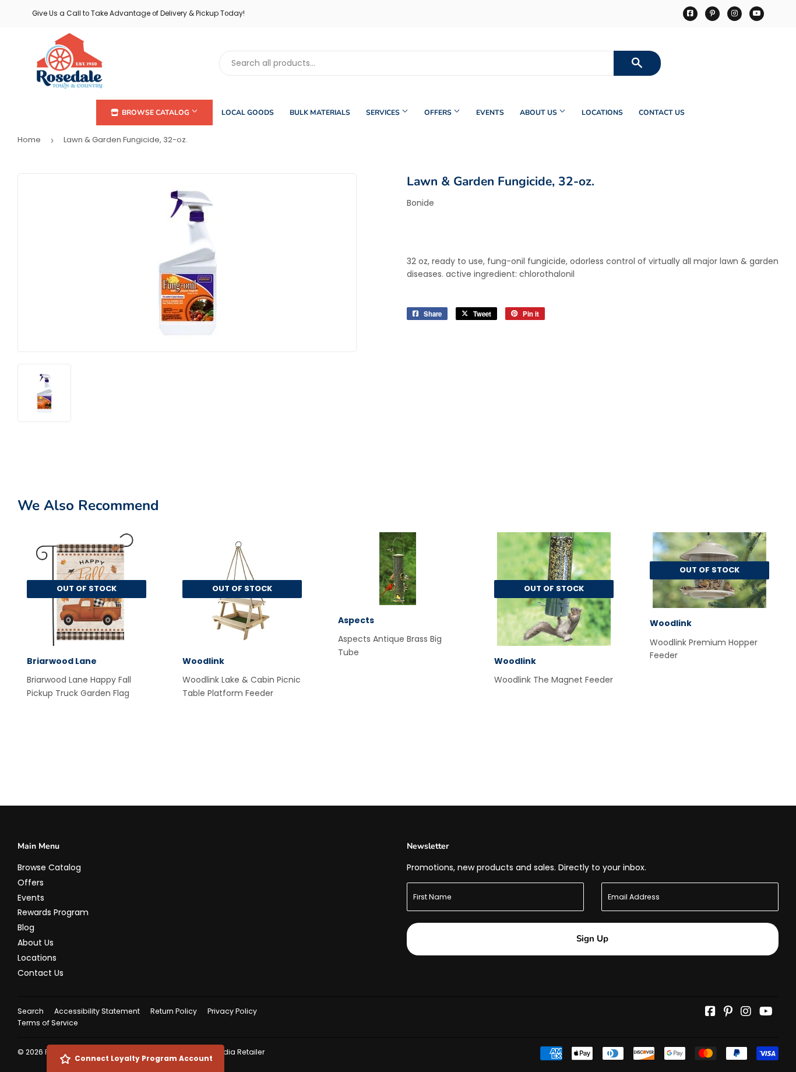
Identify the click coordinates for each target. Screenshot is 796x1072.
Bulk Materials (320, 112)
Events (490, 112)
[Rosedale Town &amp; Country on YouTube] (766, 1012)
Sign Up (592, 938)
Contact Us (662, 112)
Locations (602, 112)
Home (29, 139)
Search (30, 1011)
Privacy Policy (232, 1011)
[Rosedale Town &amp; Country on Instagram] (746, 1012)
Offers (438, 112)
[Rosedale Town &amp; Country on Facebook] (710, 1012)
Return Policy (173, 1011)
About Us (539, 112)
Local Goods (247, 112)
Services (383, 112)
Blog (25, 927)
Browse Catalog (155, 112)
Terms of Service (47, 1023)
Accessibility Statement (97, 1011)
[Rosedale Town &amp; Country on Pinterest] (728, 1012)
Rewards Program (53, 912)
